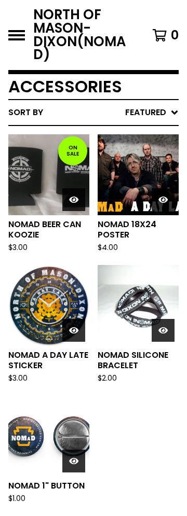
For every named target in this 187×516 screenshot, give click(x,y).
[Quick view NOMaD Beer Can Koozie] (73, 199)
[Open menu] (16, 35)
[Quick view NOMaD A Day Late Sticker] (73, 330)
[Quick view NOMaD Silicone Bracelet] (163, 330)
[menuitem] (93, 112)
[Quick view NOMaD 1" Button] (73, 461)
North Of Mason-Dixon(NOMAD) (79, 35)
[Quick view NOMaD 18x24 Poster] (163, 199)
